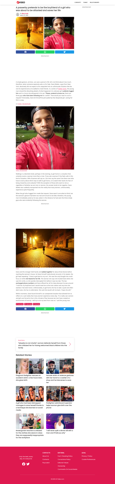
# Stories (36, 304)
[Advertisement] (45, 68)
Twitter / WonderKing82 (24, 104)
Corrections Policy (64, 459)
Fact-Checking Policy (65, 456)
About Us (45, 456)
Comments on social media (67, 469)
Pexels (17, 268)
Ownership (61, 466)
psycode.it (46, 463)
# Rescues (28, 304)
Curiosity (78, 2)
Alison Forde (25, 13)
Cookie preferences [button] (88, 459)
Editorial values (63, 463)
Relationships (94, 2)
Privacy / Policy (87, 456)
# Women (19, 304)
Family (85, 2)
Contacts (45, 459)
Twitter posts (62, 89)
